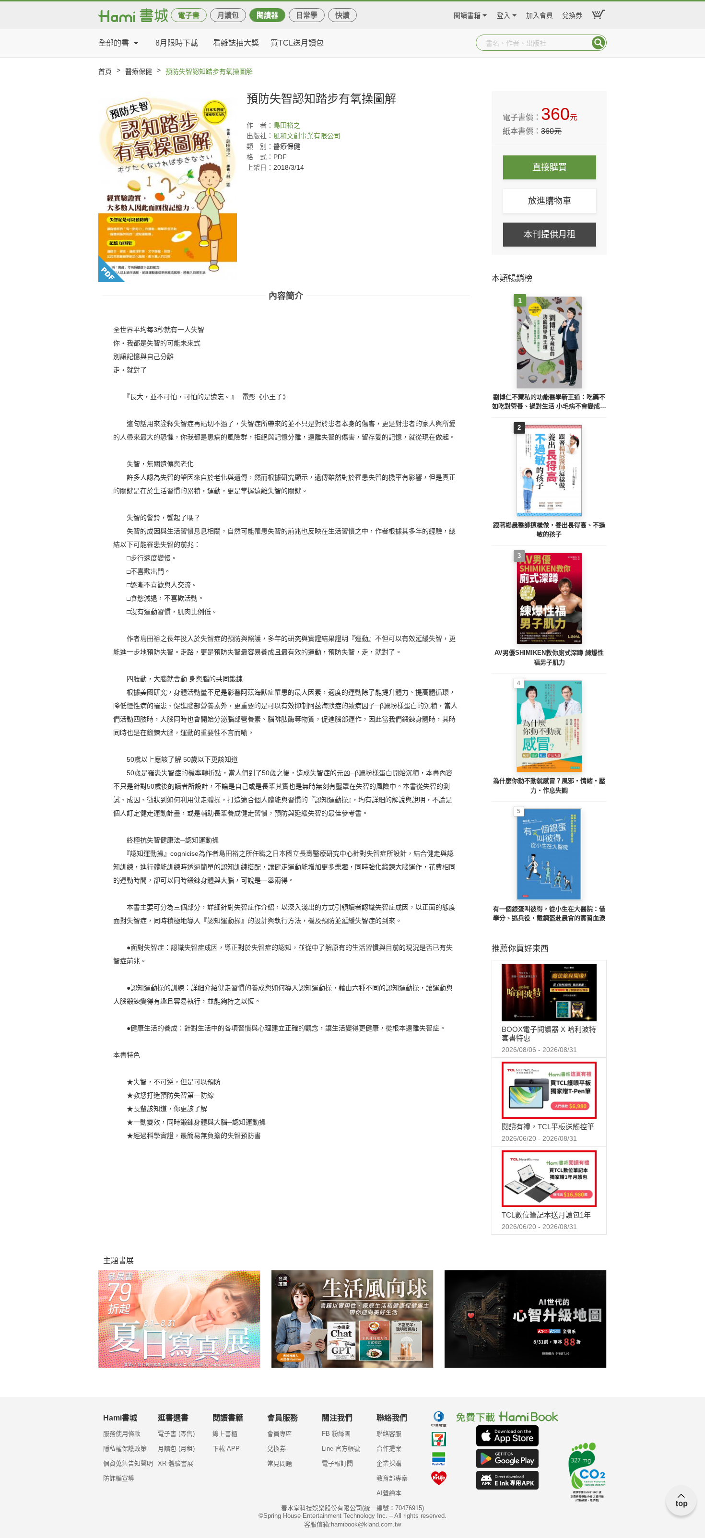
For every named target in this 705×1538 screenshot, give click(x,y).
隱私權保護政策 (125, 1448)
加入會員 (539, 14)
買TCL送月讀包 (297, 43)
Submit (598, 42)
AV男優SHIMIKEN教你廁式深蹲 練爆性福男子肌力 (549, 657)
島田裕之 (286, 125)
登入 (503, 14)
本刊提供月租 (550, 234)
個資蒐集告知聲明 (128, 1463)
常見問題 (279, 1463)
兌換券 (572, 14)
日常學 (306, 15)
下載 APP (226, 1448)
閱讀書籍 (467, 14)
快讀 (342, 15)
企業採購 (388, 1463)
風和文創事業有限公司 (307, 136)
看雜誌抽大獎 (236, 43)
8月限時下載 (176, 43)
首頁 (105, 71)
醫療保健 (138, 71)
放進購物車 (549, 201)
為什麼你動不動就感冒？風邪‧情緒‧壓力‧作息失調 (549, 785)
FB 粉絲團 (336, 1433)
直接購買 (549, 167)
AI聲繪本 (388, 1493)
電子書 (189, 15)
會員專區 (279, 1433)
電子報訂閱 (337, 1463)
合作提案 (388, 1448)
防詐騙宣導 (118, 1478)
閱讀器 (267, 15)
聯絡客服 (388, 1433)
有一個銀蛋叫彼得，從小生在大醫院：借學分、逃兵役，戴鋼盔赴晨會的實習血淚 (549, 913)
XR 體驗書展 (175, 1463)
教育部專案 (392, 1478)
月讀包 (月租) (176, 1448)
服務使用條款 (122, 1433)
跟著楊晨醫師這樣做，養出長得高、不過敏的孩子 (549, 529)
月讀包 (228, 15)
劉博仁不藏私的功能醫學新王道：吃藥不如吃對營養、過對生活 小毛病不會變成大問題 (549, 402)
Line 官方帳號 (341, 1448)
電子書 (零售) (176, 1433)
